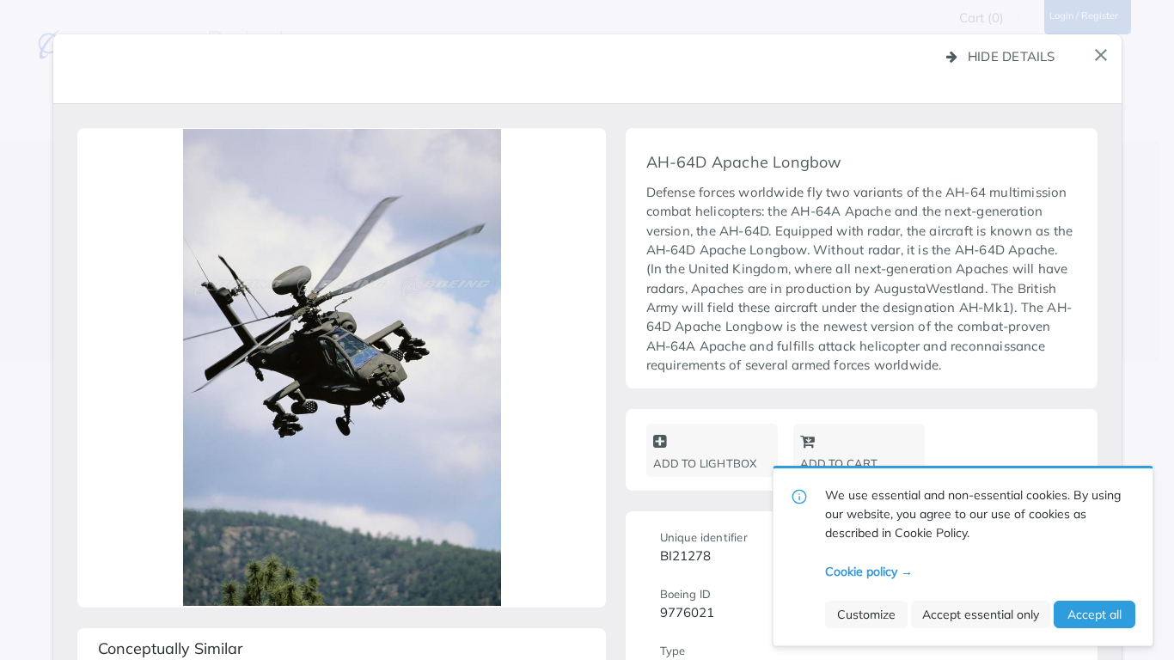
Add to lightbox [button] (705, 463)
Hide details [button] (1011, 56)
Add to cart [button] (839, 463)
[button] (1101, 55)
